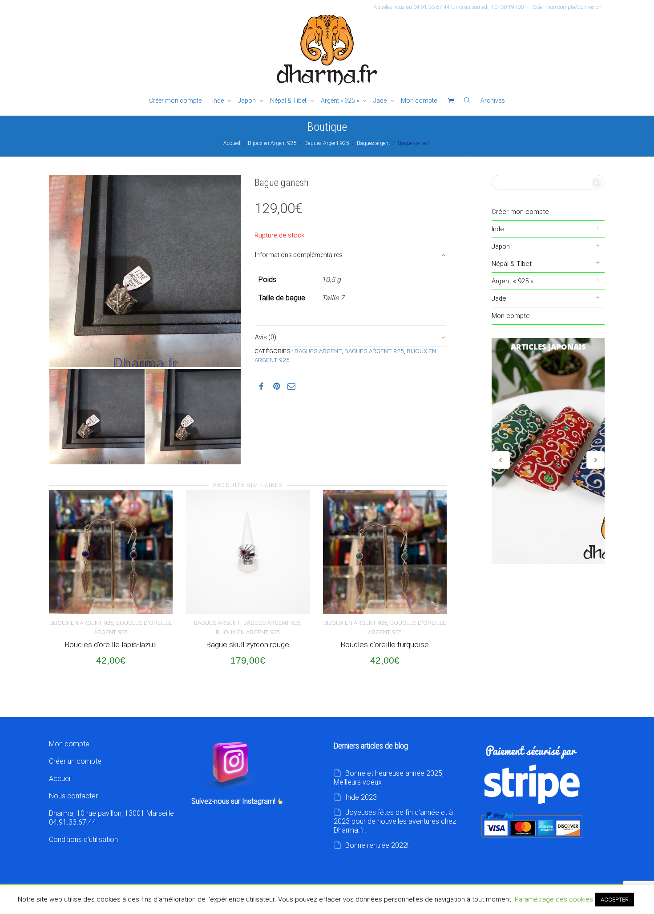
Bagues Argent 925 (326, 143)
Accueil (231, 143)
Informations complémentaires (299, 254)
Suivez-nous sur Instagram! (234, 801)
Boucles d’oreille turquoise (384, 644)
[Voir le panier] (451, 100)
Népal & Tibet (289, 100)
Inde (218, 100)
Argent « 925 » (340, 100)
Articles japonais (548, 451)
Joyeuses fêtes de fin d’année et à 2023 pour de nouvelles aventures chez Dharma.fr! (395, 821)
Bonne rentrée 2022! (376, 845)
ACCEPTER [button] (615, 899)
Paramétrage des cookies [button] (554, 899)
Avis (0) (265, 337)
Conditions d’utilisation (83, 839)
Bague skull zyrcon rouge (247, 644)
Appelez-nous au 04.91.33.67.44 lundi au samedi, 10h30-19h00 (449, 7)
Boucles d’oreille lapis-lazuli (111, 644)
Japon (247, 100)
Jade (380, 100)
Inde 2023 (361, 797)
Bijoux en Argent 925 (272, 143)
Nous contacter (73, 796)
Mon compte (419, 100)
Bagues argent (373, 143)
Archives (492, 100)
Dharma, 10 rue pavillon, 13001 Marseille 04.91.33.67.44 (111, 817)
